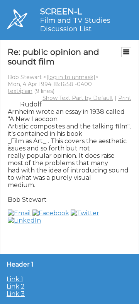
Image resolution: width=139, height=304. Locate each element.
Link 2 (16, 286)
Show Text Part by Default (77, 98)
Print (124, 98)
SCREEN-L (61, 11)
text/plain (20, 91)
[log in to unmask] (70, 77)
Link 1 (15, 279)
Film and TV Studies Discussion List (75, 24)
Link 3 (16, 293)
